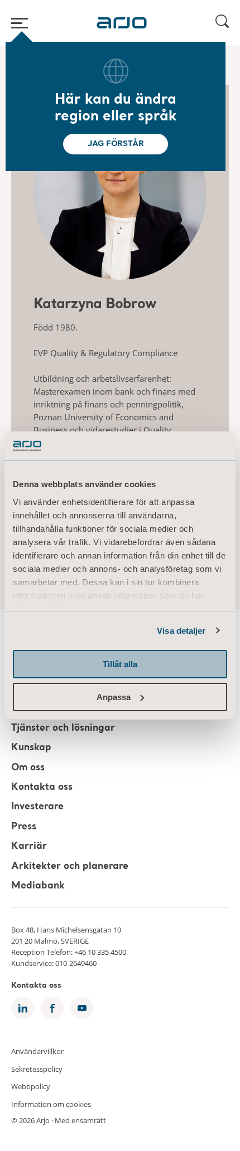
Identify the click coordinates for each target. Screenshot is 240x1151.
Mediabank (38, 886)
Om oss (28, 768)
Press (23, 827)
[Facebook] (52, 1008)
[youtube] (81, 1008)
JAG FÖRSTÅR (116, 144)
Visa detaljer (181, 630)
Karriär (29, 847)
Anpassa (114, 697)
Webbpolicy (30, 1086)
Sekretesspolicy (37, 1068)
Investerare (37, 807)
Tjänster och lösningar (63, 728)
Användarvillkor (37, 1051)
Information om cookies (51, 1104)
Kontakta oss (42, 787)
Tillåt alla (120, 664)
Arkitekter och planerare (69, 866)
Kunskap (31, 748)
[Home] (122, 22)
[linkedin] (22, 1008)
